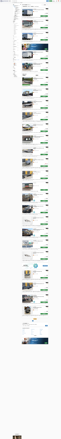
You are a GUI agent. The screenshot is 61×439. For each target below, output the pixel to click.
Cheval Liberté (16, 29)
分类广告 (15, 71)
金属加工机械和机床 (16, 16)
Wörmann (15, 33)
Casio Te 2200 (24, 333)
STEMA (15, 31)
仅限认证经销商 (16, 76)
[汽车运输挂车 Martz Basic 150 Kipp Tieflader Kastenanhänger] (27, 310)
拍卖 (14, 72)
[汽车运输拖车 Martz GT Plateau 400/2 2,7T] (27, 116)
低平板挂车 (24, 75)
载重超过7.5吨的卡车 (17, 13)
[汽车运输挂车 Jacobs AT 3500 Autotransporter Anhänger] (27, 105)
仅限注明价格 (15, 40)
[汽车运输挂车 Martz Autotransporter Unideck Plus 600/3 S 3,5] (27, 256)
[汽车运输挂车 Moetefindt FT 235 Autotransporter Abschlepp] (27, 128)
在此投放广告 (17, 434)
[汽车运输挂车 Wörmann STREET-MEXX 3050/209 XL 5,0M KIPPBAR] (27, 81)
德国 (16, 63)
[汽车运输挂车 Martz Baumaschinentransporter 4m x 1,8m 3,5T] (27, 287)
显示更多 (35, 335)
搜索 (46, 325)
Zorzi (15, 34)
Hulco (15, 28)
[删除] (29, 6)
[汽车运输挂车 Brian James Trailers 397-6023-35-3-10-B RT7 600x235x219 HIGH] (27, 139)
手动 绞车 (41, 330)
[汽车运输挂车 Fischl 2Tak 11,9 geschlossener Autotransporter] (27, 93)
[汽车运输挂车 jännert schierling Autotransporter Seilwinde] (27, 36)
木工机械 (15, 17)
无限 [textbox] (15, 62)
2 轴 (14, 53)
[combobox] (17, 62)
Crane (23, 334)
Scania (32, 333)
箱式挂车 (37, 75)
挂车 (16, 6)
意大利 (16, 65)
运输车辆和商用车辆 (16, 5)
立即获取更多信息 (45, 265)
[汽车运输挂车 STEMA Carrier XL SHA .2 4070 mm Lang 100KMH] (27, 197)
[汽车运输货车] (27, 186)
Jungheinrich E (32, 329)
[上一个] (46, 73)
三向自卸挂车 (17, 10)
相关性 (45, 4)
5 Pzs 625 (23, 329)
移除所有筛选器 (37, 6)
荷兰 (15, 64)
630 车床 (23, 330)
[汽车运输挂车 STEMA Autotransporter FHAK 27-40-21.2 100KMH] (27, 209)
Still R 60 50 (32, 334)
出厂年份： (14, 41)
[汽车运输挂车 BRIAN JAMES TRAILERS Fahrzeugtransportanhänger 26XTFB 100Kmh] (27, 299)
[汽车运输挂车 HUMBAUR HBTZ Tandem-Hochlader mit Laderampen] (27, 24)
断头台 (40, 333)
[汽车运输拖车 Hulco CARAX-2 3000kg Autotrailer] (27, 244)
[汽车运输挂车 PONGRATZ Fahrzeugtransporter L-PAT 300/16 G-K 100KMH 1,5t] (27, 232)
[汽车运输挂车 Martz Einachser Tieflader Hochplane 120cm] (27, 163)
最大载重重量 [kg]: (15, 46)
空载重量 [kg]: (14, 44)
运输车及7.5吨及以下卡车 (17, 12)
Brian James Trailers (16, 25)
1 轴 (14, 52)
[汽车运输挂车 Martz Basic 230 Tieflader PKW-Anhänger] (27, 274)
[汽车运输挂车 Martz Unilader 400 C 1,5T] (27, 175)
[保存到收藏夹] (47, 9)
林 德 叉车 (41, 334)
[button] (60, 1)
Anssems (15, 26)
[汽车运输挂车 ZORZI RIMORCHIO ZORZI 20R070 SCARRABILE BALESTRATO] (27, 67)
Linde (31, 330)
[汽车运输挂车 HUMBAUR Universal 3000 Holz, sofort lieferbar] (27, 151)
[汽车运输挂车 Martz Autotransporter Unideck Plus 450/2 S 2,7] (27, 221)
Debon (15, 30)
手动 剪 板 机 (41, 329)
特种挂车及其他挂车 (17, 9)
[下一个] (47, 73)
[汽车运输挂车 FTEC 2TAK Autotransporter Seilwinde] (27, 13)
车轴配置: (14, 51)
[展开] (35, 18)
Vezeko (15, 24)
